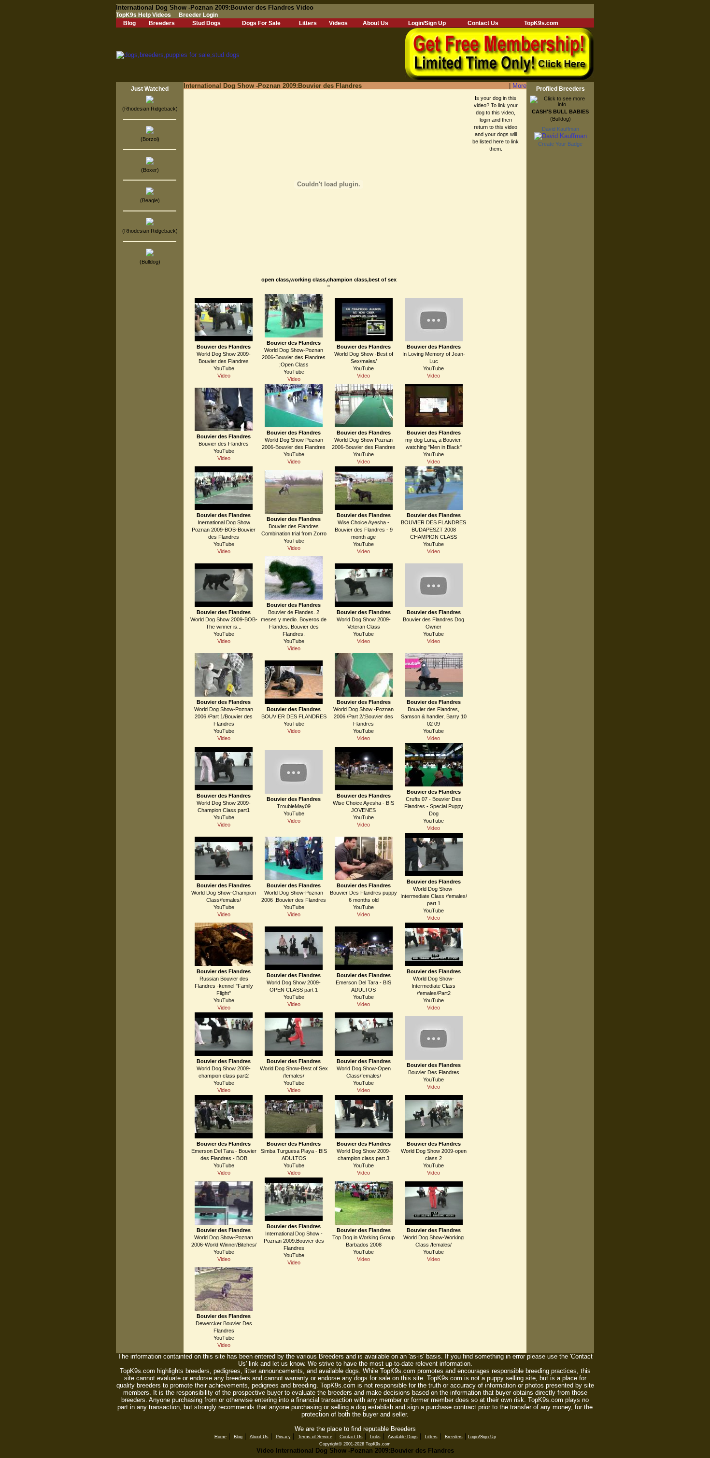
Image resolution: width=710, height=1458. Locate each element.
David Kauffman (560, 129)
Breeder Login (198, 15)
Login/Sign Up (427, 23)
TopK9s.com (541, 23)
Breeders (162, 23)
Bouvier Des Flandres (433, 1072)
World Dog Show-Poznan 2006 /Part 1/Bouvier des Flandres (223, 716)
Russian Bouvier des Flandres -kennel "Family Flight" (224, 986)
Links (375, 1436)
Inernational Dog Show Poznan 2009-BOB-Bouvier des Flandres (224, 529)
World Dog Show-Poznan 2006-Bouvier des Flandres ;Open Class (294, 357)
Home (220, 1436)
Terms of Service (315, 1436)
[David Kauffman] (560, 136)
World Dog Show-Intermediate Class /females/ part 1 (433, 896)
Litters (308, 23)
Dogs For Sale (261, 23)
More (519, 85)
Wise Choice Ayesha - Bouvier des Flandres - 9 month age (364, 529)
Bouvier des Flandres (224, 347)
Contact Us (483, 23)
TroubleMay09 (294, 806)
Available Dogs (403, 1436)
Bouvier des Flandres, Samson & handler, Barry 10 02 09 (434, 716)
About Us (375, 23)
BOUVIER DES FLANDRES (294, 716)
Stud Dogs (206, 23)
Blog (129, 23)
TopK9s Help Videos (143, 15)
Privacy (283, 1436)
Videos (338, 23)
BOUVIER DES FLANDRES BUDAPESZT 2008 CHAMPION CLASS (433, 529)
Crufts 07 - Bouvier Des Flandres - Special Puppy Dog (433, 806)
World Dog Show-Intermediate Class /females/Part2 (433, 986)
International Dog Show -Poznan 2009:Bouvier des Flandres (294, 1241)
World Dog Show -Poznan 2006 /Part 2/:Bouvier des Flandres (363, 716)
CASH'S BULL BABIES (560, 111)
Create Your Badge (560, 144)
